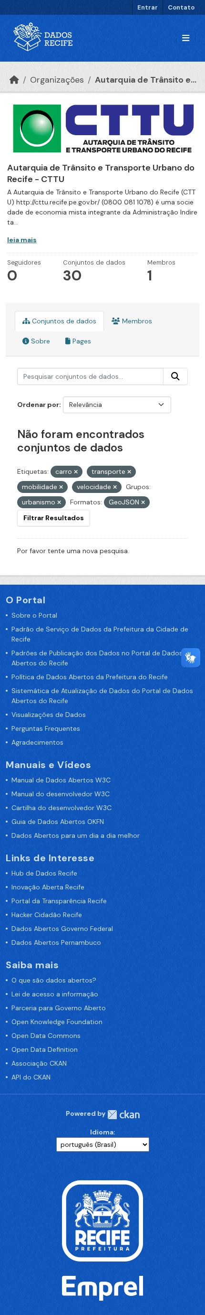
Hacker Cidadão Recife (46, 914)
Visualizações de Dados (48, 714)
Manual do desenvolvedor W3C (60, 794)
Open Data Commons (46, 1035)
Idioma (101, 1132)
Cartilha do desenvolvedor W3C (61, 807)
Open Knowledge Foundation (56, 1021)
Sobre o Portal (34, 615)
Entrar (147, 7)
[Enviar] (175, 376)
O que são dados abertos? (53, 980)
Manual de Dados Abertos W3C (61, 780)
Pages (81, 341)
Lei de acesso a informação (54, 994)
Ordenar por (38, 404)
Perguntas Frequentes (45, 728)
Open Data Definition (44, 1049)
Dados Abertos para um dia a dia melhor (75, 835)
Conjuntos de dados (63, 321)
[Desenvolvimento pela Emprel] (102, 1287)
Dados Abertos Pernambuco (56, 942)
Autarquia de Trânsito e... (145, 80)
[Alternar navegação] (185, 38)
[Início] (14, 80)
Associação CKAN (39, 1063)
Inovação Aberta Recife (47, 887)
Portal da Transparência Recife (59, 901)
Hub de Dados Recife (44, 873)
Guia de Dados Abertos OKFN (57, 821)
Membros (136, 321)
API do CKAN (31, 1077)
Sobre (39, 341)
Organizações (57, 80)
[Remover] (76, 472)
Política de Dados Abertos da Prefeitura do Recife (89, 677)
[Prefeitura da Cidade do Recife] (102, 1220)
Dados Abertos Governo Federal (62, 928)
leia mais (22, 239)
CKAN (123, 1115)
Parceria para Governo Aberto (58, 1008)
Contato (181, 7)
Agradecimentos (37, 742)
